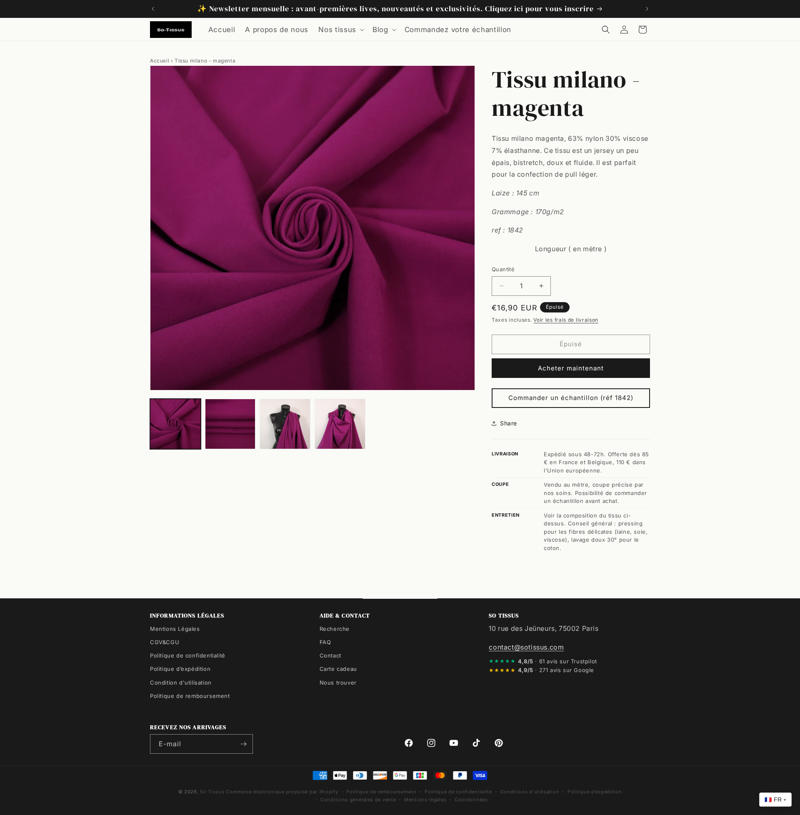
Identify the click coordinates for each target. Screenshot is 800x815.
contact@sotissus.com (526, 646)
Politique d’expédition (180, 668)
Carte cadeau (338, 668)
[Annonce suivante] (647, 9)
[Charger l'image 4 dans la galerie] (340, 424)
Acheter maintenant (571, 368)
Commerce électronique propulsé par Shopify (282, 792)
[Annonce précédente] (153, 9)
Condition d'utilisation (181, 682)
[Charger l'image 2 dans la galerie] (230, 424)
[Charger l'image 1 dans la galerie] (175, 424)
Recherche (335, 628)
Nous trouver (338, 682)
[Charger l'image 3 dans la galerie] (285, 424)
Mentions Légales (175, 628)
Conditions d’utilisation (530, 792)
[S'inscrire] (243, 744)
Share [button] (508, 423)
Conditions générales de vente (358, 799)
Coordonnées (471, 799)
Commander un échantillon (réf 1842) (570, 398)
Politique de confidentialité (187, 655)
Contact (330, 655)
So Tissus (213, 792)
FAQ (325, 642)
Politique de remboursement (190, 695)
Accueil (159, 61)
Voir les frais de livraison (565, 320)
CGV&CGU (164, 642)
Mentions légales (425, 799)
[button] (340, 29)
